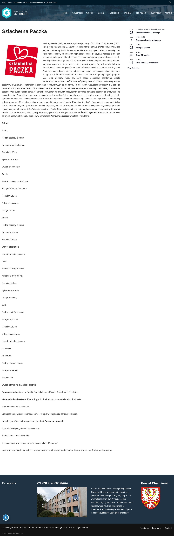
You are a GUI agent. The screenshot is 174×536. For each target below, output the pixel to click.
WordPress (19, 533)
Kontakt (168, 528)
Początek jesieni (143, 47)
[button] (94, 12)
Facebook (144, 528)
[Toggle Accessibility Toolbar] (6, 518)
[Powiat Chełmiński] (150, 509)
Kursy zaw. (156, 13)
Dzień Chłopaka (143, 55)
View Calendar (133, 68)
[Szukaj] (170, 2)
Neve (4, 533)
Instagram (156, 528)
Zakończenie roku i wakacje (148, 32)
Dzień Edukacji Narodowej (147, 62)
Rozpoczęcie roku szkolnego (148, 40)
